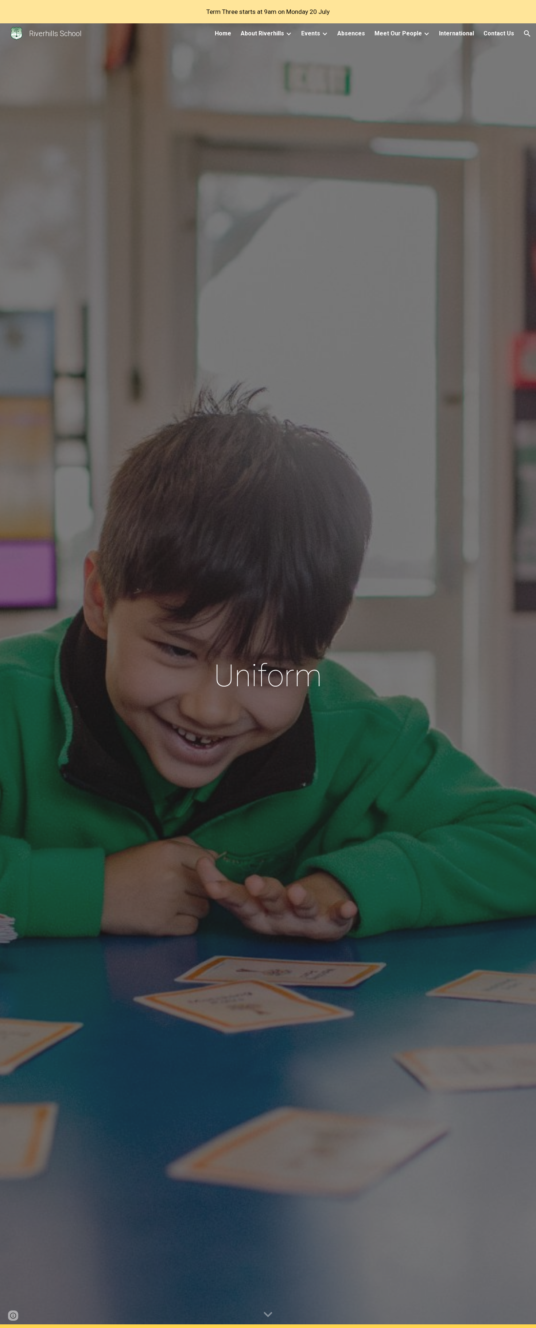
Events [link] (310, 33)
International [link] (456, 33)
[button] (527, 33)
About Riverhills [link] (262, 33)
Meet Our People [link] (398, 33)
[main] (268, 676)
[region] (268, 11)
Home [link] (223, 33)
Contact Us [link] (498, 33)
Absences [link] (351, 33)
